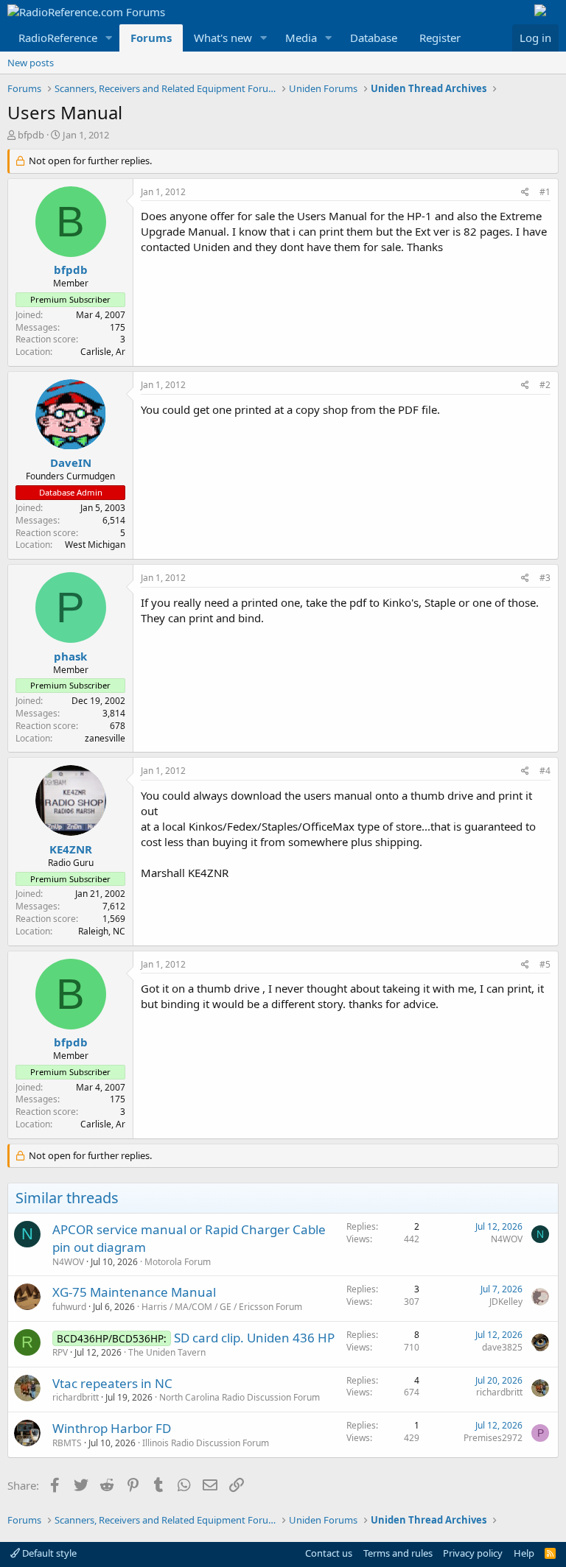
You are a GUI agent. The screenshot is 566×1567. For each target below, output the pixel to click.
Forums (151, 37)
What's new (223, 37)
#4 (545, 770)
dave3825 (502, 1347)
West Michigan (95, 544)
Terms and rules (398, 1553)
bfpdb (31, 134)
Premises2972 (493, 1438)
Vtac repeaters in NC (112, 1383)
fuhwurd (69, 1306)
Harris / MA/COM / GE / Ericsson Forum (222, 1306)
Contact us (328, 1553)
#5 (545, 964)
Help (524, 1553)
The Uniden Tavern (167, 1352)
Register (440, 37)
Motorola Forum (177, 1262)
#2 (545, 384)
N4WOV (68, 1262)
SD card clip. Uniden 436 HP (254, 1337)
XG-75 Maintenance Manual (134, 1291)
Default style (48, 1553)
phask (70, 656)
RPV (60, 1352)
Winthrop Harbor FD (111, 1428)
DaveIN (70, 462)
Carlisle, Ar (102, 351)
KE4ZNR (70, 849)
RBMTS (67, 1443)
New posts (30, 62)
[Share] (525, 192)
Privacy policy (473, 1553)
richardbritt (75, 1397)
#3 (545, 577)
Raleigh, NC (101, 931)
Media (301, 37)
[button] (109, 38)
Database (373, 37)
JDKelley (506, 1301)
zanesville (105, 738)
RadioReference (57, 37)
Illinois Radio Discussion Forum (205, 1443)
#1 (545, 192)
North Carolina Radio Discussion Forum (239, 1397)
